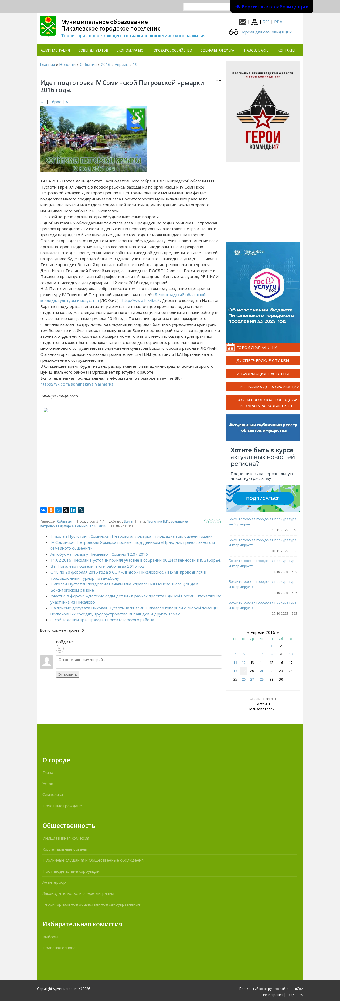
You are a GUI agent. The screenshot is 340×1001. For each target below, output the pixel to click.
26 (243, 679)
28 (262, 679)
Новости (67, 64)
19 (135, 64)
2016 (105, 64)
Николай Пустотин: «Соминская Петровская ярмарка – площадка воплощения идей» (131, 536)
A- (68, 101)
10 (290, 654)
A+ (42, 101)
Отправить (67, 674)
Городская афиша (256, 347)
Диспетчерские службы (262, 360)
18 (235, 670)
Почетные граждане (62, 805)
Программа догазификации (267, 386)
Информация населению (265, 373)
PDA (278, 21)
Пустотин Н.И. (158, 521)
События (88, 64)
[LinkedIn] (73, 510)
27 (252, 679)
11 (235, 662)
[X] (66, 510)
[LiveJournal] (81, 510)
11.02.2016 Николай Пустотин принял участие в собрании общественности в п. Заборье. (135, 560)
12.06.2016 (97, 526)
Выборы (50, 936)
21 (262, 670)
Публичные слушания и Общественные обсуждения (93, 860)
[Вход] (60, 649)
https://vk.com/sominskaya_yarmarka (77, 384)
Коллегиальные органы (64, 849)
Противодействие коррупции (71, 871)
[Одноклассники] (51, 510)
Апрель (122, 64)
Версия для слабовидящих (265, 32)
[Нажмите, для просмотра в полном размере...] (93, 138)
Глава (47, 772)
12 (243, 662)
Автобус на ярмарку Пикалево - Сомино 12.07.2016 (99, 554)
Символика (52, 794)
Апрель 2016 (263, 632)
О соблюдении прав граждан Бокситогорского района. (102, 619)
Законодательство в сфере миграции (78, 893)
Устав (47, 783)
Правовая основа (58, 947)
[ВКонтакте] (43, 510)
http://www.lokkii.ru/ (140, 300)
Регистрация (273, 995)
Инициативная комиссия (65, 838)
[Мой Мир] (58, 510)
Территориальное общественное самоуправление (91, 904)
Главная (47, 64)
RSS (266, 21)
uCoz (299, 988)
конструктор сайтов (274, 988)
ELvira (128, 521)
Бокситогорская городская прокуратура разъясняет (267, 403)
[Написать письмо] (242, 21)
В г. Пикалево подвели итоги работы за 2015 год (97, 566)
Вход (290, 995)
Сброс (55, 101)
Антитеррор (54, 882)
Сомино (81, 526)
